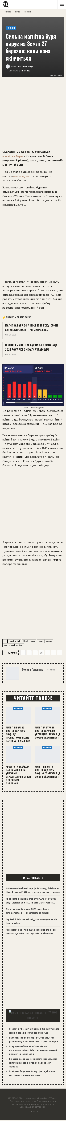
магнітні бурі (15, 641)
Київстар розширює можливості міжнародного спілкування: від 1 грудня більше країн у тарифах (33, 1062)
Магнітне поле (29, 641)
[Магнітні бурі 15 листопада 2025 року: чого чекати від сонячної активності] (47, 754)
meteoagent (21, 176)
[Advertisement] (33, 115)
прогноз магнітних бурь (13, 645)
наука (40, 641)
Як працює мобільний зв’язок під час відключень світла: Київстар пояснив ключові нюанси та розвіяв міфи (33, 1050)
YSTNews (52, 1098)
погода (49, 641)
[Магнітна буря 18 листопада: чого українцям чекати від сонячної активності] (47, 715)
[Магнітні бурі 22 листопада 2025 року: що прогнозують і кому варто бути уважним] (18, 715)
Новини (11, 28)
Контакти (33, 1111)
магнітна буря (12, 156)
